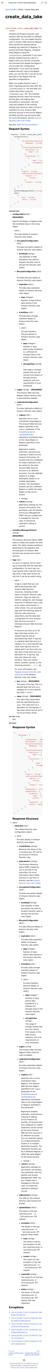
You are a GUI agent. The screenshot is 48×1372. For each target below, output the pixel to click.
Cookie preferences (31, 1367)
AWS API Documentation (27, 124)
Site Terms (20, 1367)
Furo (35, 1365)
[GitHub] (24, 1360)
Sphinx (20, 1365)
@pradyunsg (29, 1365)
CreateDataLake (26, 432)
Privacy (13, 1367)
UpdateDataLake (26, 434)
